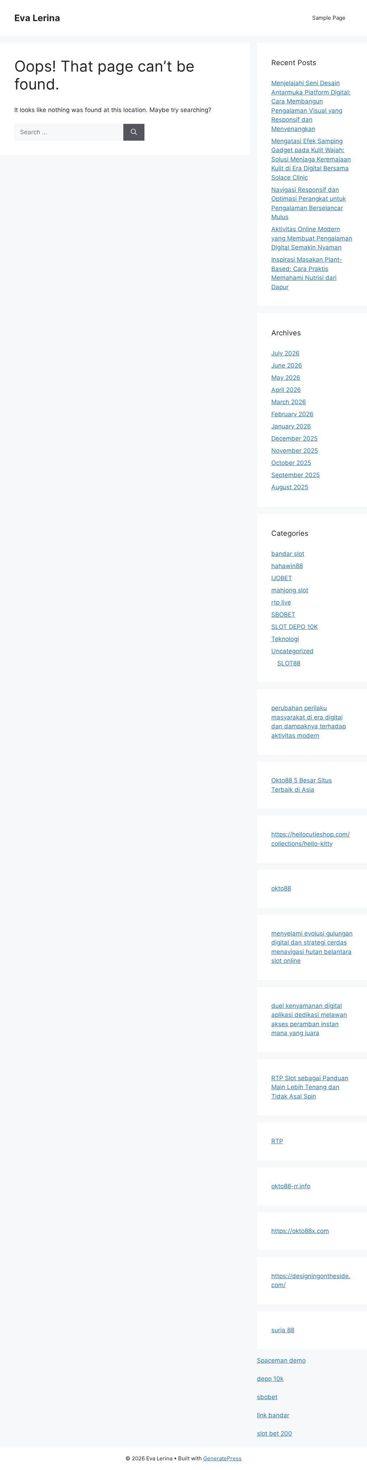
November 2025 (294, 450)
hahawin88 (287, 565)
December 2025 (294, 438)
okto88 (281, 888)
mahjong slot (289, 590)
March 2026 (288, 402)
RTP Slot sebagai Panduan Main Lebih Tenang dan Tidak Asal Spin (309, 1087)
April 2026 (286, 389)
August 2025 (289, 487)
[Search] (133, 132)
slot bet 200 (274, 1433)
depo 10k (270, 1378)
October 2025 (291, 462)
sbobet (267, 1397)
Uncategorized (292, 651)
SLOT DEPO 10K (294, 626)
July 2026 (285, 353)
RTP (277, 1141)
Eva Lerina (37, 18)
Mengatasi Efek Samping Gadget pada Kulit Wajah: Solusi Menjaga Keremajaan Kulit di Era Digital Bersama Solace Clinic (311, 159)
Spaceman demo (281, 1360)
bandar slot (287, 553)
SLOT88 (288, 663)
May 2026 (285, 377)
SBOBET (283, 614)
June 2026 (286, 365)
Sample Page (328, 17)
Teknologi (285, 638)
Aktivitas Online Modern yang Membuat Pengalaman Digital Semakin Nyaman (311, 238)
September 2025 (295, 475)
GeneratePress (222, 1458)
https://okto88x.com (300, 1230)
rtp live (281, 602)
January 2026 (291, 426)
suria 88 (282, 1330)
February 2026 (292, 414)
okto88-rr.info (290, 1186)
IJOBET (281, 578)
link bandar (273, 1415)
